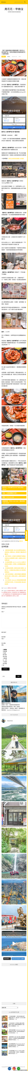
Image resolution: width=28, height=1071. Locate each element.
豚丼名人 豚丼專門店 (12, 592)
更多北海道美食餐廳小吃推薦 (16, 158)
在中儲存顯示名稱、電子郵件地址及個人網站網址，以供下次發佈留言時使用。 (5, 657)
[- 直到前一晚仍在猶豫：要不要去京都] (14, 840)
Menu (4, 2)
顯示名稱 (4, 632)
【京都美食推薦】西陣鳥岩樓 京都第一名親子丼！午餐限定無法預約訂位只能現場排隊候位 (15, 570)
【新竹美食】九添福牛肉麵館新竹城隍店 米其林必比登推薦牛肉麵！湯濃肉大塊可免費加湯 (15, 558)
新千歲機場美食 (6, 594)
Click (26, 535)
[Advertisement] (14, 31)
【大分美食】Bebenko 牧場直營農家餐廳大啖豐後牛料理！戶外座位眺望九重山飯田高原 (15, 582)
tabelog (4, 489)
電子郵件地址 (4, 637)
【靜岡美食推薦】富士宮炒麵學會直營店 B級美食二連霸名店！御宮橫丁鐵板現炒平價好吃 (15, 552)
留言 (3, 611)
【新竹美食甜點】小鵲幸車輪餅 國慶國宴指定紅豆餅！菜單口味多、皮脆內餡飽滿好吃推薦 (15, 576)
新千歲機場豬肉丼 (8, 596)
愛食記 (3, 56)
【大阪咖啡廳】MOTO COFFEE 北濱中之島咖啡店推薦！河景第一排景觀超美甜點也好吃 (15, 564)
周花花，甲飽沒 (14, 9)
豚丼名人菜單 (16, 596)
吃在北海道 (13, 588)
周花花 (8, 56)
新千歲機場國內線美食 (16, 594)
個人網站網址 (4, 644)
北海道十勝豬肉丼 (19, 590)
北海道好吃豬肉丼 (11, 590)
